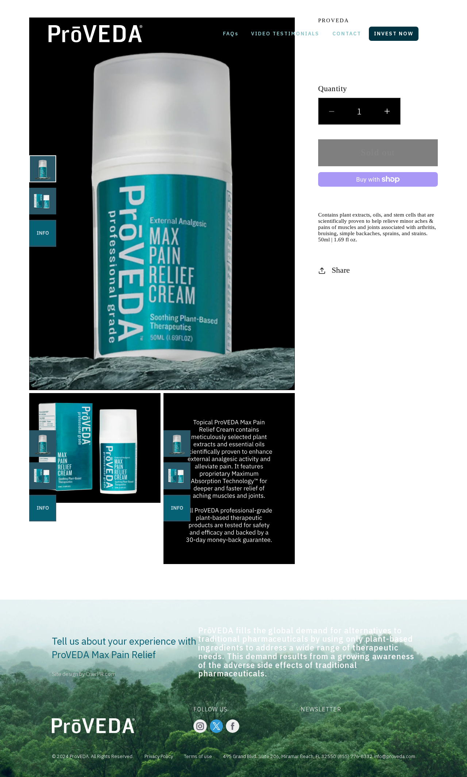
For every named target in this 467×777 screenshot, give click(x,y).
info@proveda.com (394, 756)
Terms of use (198, 756)
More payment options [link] (378, 192)
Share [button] (341, 270)
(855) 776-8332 (355, 756)
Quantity (332, 88)
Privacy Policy (158, 756)
